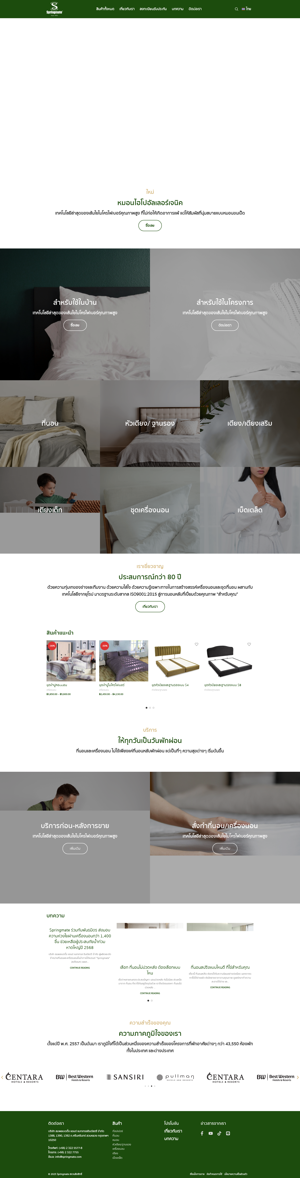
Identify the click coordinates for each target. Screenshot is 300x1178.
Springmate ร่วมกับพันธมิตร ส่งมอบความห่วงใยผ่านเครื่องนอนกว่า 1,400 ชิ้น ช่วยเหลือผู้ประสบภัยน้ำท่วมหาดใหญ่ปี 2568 (80, 939)
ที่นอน (115, 1135)
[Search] (236, 9)
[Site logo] (55, 9)
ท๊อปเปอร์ (117, 1131)
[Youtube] (210, 1133)
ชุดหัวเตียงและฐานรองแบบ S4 (170, 685)
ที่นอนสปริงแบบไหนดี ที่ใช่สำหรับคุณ (220, 967)
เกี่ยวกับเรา (173, 1131)
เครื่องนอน (51, 690)
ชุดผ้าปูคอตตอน (57, 685)
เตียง (115, 1153)
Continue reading (80, 968)
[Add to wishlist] (91, 644)
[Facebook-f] (202, 1133)
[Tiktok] (219, 1133)
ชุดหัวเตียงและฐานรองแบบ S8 (222, 685)
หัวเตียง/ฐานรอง (159, 690)
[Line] (228, 1133)
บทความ (171, 1139)
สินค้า (117, 1123)
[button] (2, 1077)
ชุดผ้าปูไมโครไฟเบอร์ (111, 685)
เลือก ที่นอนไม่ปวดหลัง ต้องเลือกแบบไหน (150, 970)
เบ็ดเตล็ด (117, 1158)
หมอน (115, 1140)
